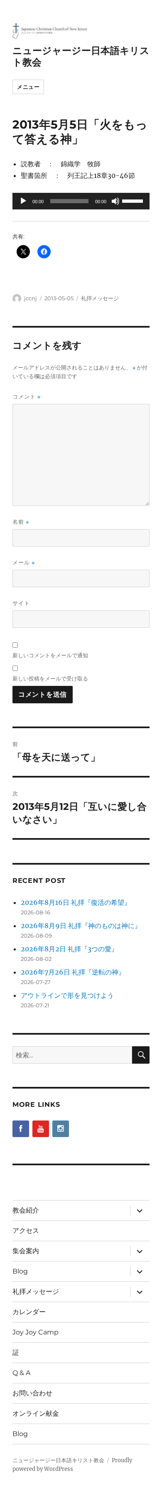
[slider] (133, 200)
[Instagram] (60, 1128)
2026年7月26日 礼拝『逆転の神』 (73, 972)
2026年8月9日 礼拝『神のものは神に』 (81, 925)
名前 (20, 521)
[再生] (23, 201)
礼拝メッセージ (100, 298)
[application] (81, 201)
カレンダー (29, 1312)
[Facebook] (20, 1128)
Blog (20, 1271)
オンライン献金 (35, 1413)
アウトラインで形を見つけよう (67, 995)
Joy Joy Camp (35, 1332)
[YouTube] (40, 1128)
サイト (21, 603)
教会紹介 (25, 1210)
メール (23, 562)
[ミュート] (115, 201)
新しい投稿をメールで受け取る (50, 678)
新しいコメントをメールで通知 (50, 655)
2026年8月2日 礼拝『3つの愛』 (69, 949)
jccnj (30, 298)
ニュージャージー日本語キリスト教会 (58, 1460)
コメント (26, 396)
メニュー (28, 86)
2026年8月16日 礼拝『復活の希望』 (76, 902)
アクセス (25, 1231)
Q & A (21, 1373)
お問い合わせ (32, 1393)
